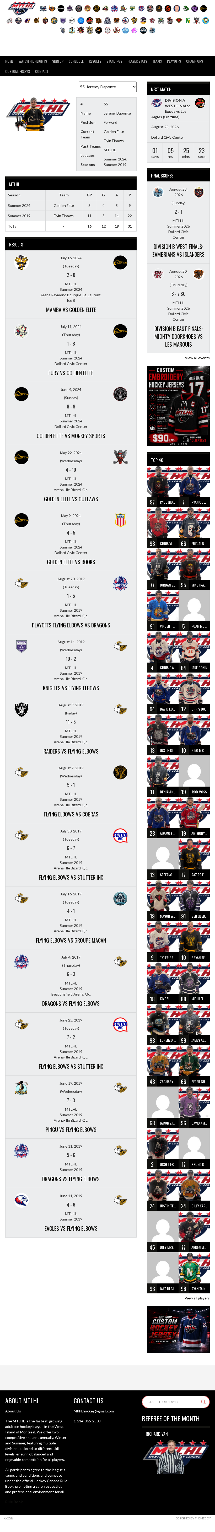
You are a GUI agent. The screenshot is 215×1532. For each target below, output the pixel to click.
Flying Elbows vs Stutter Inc (71, 877)
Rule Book (14, 1501)
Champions (194, 61)
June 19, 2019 (71, 1083)
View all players (197, 1298)
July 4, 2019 (70, 957)
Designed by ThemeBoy (193, 1518)
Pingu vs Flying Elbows (71, 1129)
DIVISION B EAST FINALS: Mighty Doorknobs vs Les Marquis (178, 336)
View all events (197, 358)
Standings (114, 61)
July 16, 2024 (71, 258)
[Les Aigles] (200, 104)
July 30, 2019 (71, 831)
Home (9, 61)
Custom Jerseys (17, 71)
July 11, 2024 (71, 326)
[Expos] (156, 104)
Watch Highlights (33, 61)
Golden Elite (114, 131)
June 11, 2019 (71, 1146)
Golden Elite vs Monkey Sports (71, 436)
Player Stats (137, 61)
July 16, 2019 (71, 894)
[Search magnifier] (203, 1402)
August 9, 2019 (71, 705)
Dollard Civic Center (167, 137)
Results (95, 61)
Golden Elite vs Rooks (71, 562)
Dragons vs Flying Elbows (71, 1003)
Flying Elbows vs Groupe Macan (71, 940)
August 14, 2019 (71, 641)
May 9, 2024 (71, 515)
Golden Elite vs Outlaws (71, 499)
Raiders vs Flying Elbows (71, 751)
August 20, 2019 (71, 579)
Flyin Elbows (114, 140)
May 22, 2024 (71, 452)
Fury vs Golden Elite (71, 373)
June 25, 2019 (71, 1020)
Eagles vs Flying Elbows (71, 1228)
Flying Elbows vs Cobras (71, 814)
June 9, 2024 (71, 389)
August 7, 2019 (71, 768)
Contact (42, 71)
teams (157, 61)
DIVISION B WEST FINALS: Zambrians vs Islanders (178, 250)
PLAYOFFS (174, 61)
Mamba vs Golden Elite (71, 310)
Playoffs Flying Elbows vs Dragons (71, 625)
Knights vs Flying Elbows (71, 688)
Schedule (76, 61)
